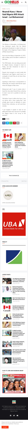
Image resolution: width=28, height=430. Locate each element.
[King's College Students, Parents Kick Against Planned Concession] (7, 344)
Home (3, 8)
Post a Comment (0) (14, 175)
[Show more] (21, 123)
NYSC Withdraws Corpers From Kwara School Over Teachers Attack (20, 145)
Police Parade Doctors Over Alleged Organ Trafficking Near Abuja (18, 316)
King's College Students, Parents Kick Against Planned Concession (18, 343)
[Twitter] (7, 123)
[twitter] (14, 415)
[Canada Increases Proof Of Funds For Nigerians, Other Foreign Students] (7, 308)
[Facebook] (3, 123)
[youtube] (17, 415)
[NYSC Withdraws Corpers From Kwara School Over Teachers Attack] (7, 325)
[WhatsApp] (10, 123)
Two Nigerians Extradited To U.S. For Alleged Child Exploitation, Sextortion (19, 280)
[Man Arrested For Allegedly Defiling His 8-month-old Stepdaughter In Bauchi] (7, 360)
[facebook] (10, 415)
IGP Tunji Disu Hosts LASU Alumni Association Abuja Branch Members (19, 351)
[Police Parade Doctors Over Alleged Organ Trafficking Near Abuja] (7, 316)
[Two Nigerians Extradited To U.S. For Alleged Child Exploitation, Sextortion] (7, 281)
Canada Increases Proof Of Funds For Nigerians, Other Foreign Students (7, 145)
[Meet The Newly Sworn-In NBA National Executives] (7, 300)
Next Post (24, 181)
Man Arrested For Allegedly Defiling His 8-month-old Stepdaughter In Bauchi (19, 360)
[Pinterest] (14, 123)
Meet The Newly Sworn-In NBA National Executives (19, 298)
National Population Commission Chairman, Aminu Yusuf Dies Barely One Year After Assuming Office (19, 289)
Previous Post (5, 181)
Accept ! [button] (5, 427)
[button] (2, 2)
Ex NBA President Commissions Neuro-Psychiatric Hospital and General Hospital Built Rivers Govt (7, 163)
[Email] (17, 123)
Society (8, 8)
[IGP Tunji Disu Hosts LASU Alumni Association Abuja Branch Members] (7, 352)
